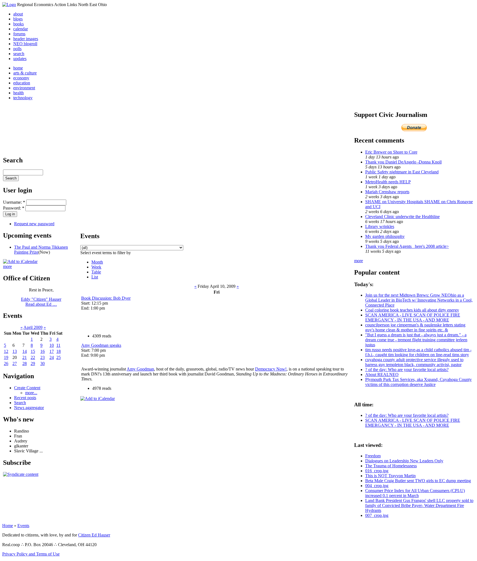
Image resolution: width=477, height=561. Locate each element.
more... (31, 392)
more (7, 266)
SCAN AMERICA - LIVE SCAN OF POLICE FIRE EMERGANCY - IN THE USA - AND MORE (412, 317)
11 (58, 345)
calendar (20, 28)
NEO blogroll (25, 43)
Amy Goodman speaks (101, 345)
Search (20, 402)
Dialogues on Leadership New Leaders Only (404, 460)
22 (33, 357)
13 (14, 351)
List (94, 277)
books (18, 24)
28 (24, 363)
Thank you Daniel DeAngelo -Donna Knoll (403, 162)
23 (42, 357)
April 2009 (33, 327)
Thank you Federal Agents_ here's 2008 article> (407, 246)
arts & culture (25, 73)
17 (51, 351)
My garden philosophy (385, 236)
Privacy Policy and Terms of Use (31, 554)
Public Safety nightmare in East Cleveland (402, 172)
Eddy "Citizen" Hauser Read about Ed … (41, 302)
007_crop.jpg (376, 515)
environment (24, 87)
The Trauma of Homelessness (391, 465)
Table (96, 272)
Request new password (34, 223)
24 (51, 357)
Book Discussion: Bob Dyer (106, 298)
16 (42, 351)
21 (24, 357)
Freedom (373, 455)
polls (17, 48)
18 (58, 351)
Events (23, 525)
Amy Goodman (140, 369)
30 (42, 363)
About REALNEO (382, 374)
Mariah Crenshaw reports (387, 191)
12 (6, 351)
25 (58, 357)
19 (6, 357)
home (18, 68)
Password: (13, 208)
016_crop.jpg (376, 470)
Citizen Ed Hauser (94, 535)
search (18, 53)
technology (23, 97)
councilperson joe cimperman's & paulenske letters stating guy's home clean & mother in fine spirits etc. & (415, 327)
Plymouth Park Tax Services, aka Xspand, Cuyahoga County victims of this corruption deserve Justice (418, 382)
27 (14, 363)
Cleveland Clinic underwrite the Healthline (402, 216)
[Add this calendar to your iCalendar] (20, 261)
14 (24, 351)
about (18, 14)
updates (19, 58)
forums (19, 33)
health (18, 92)
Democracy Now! (271, 369)
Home (7, 525)
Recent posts (25, 397)
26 (6, 363)
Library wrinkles (379, 226)
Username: (14, 202)
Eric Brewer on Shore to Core (391, 152)
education (21, 82)
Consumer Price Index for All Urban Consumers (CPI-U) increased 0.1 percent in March (415, 493)
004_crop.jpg (376, 485)
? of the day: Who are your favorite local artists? (407, 369)
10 (51, 345)
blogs (18, 19)
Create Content (27, 387)
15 (33, 351)
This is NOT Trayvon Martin (390, 475)
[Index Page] (9, 4)
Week (96, 267)
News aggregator (29, 407)
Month (97, 262)
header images (25, 38)
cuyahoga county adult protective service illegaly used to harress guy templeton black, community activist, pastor (414, 362)
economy (21, 78)
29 (33, 363)
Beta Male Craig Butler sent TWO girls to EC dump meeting (418, 480)
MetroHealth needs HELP (388, 181)
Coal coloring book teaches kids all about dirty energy (412, 310)
